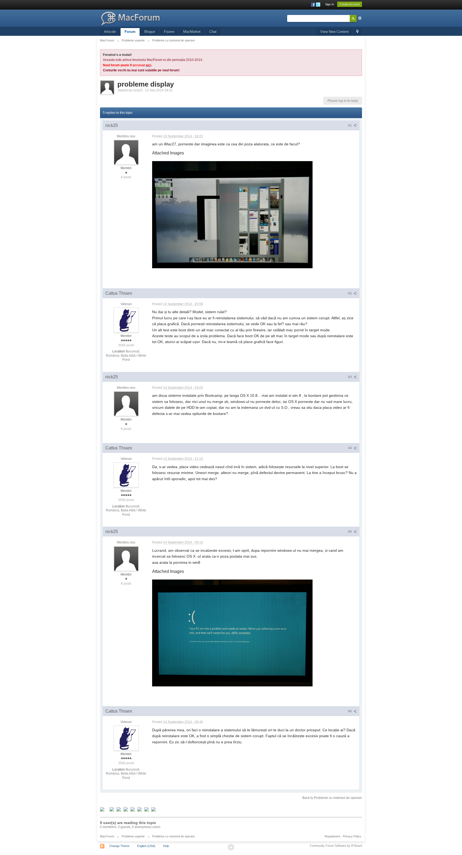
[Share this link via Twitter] (102, 809)
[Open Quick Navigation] (357, 32)
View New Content (334, 32)
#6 (350, 711)
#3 (350, 377)
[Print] (139, 809)
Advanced (360, 18)
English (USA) (146, 846)
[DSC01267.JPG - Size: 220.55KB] (232, 214)
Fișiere (169, 32)
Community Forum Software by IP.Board (336, 845)
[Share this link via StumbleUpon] (132, 809)
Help (166, 846)
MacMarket (192, 32)
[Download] (146, 809)
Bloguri (149, 32)
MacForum (107, 836)
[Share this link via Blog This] (153, 809)
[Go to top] (231, 847)
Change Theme (119, 846)
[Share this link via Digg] (112, 809)
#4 (350, 448)
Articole (110, 32)
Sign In (329, 4)
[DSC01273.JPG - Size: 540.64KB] (232, 633)
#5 (350, 532)
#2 (350, 293)
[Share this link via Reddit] (126, 809)
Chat (213, 32)
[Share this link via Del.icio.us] (119, 809)
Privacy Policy (352, 836)
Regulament (332, 836)
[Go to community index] (131, 18)
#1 (350, 125)
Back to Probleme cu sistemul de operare (332, 798)
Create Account (350, 4)
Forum (130, 32)
